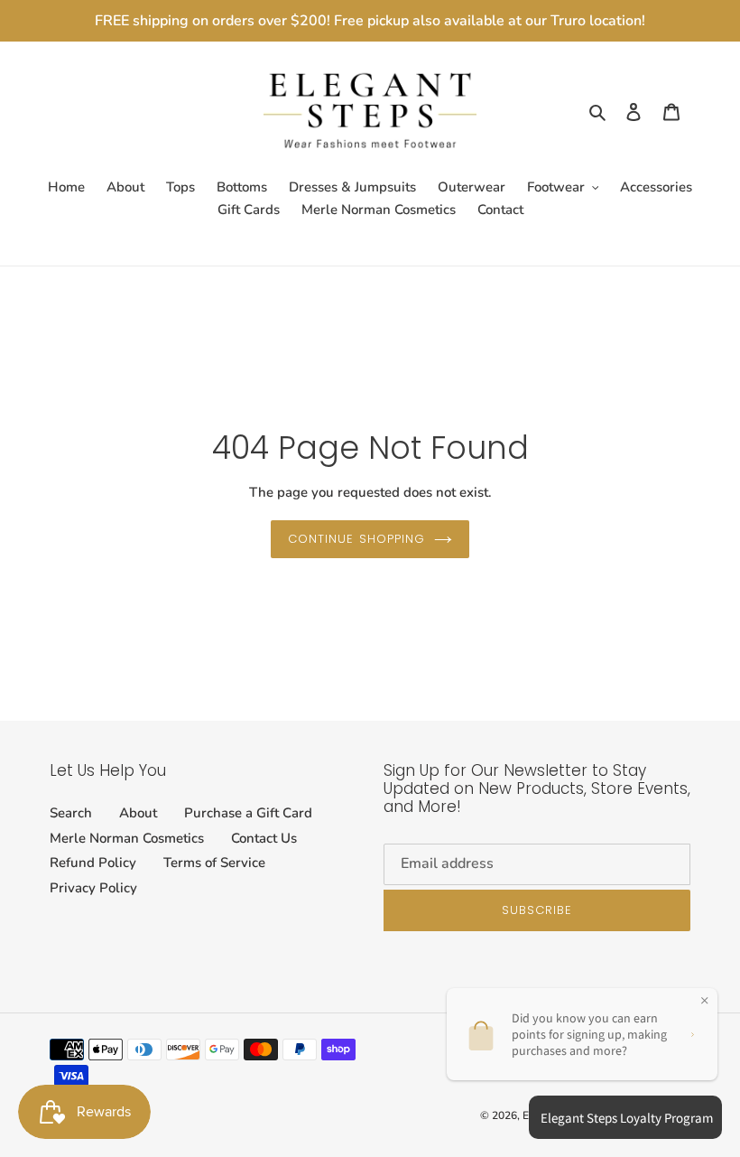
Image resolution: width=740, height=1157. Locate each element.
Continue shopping (356, 538)
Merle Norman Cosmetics (127, 838)
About (138, 813)
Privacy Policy (93, 888)
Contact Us (264, 838)
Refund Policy (93, 863)
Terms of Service (214, 863)
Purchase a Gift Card (248, 813)
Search (71, 813)
